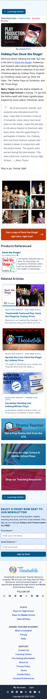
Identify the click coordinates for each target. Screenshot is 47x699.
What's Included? (23, 630)
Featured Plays (24, 18)
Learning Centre (24, 654)
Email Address (9, 542)
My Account (19, 687)
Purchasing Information (23, 658)
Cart (31, 687)
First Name (7, 530)
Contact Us (23, 650)
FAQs (23, 638)
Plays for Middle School (23, 615)
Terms (23, 670)
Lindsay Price (25, 49)
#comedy (36, 18)
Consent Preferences (23, 678)
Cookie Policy (23, 674)
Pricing (23, 634)
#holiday (4, 21)
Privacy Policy (23, 666)
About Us (23, 662)
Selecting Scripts (9, 18)
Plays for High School (23, 611)
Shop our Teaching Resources (23, 479)
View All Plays (23, 619)
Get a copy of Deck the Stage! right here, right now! (22, 234)
